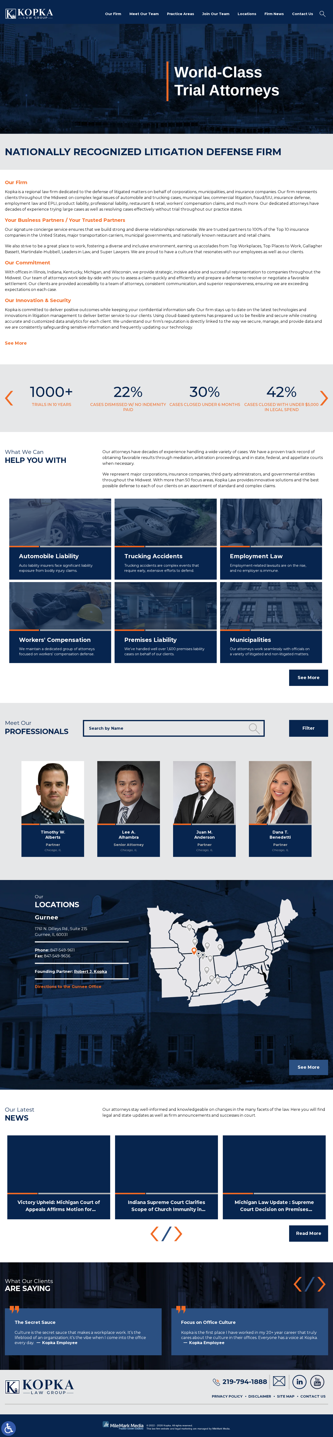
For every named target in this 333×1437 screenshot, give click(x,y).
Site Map (285, 1396)
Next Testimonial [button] (321, 1284)
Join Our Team (215, 14)
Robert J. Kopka (90, 971)
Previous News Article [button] (154, 1234)
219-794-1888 (245, 1382)
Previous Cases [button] (9, 398)
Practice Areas (180, 14)
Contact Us (302, 14)
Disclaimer (259, 1396)
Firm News (274, 14)
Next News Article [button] (178, 1234)
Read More (308, 1233)
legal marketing (183, 1428)
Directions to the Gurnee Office (68, 986)
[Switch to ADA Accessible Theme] (8, 1428)
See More (16, 343)
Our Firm (113, 14)
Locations (247, 14)
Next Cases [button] (324, 398)
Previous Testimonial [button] (298, 1284)
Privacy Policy (227, 1396)
